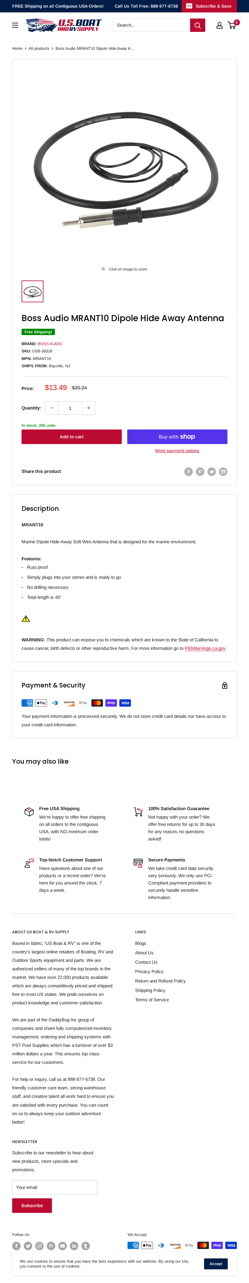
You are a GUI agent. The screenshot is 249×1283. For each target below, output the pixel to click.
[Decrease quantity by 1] (51, 408)
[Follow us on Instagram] (39, 1246)
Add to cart (72, 436)
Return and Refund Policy (160, 980)
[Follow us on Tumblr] (85, 1246)
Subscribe (32, 1205)
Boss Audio (50, 343)
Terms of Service (152, 999)
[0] (232, 25)
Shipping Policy (150, 990)
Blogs (140, 943)
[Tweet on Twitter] (211, 471)
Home (17, 48)
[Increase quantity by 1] (88, 408)
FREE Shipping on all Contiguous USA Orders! (58, 6)
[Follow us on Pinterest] (51, 1246)
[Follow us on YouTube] (62, 1246)
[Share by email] (223, 471)
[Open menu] (15, 25)
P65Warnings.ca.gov (205, 648)
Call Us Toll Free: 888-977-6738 (146, 6)
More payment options (177, 450)
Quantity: (31, 407)
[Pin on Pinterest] (200, 471)
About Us (144, 952)
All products (39, 48)
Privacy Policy (149, 971)
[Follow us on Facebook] (16, 1246)
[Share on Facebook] (188, 471)
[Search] (197, 25)
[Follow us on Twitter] (28, 1246)
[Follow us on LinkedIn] (74, 1246)
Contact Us (146, 962)
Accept (216, 1263)
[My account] (220, 25)
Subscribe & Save (213, 6)
